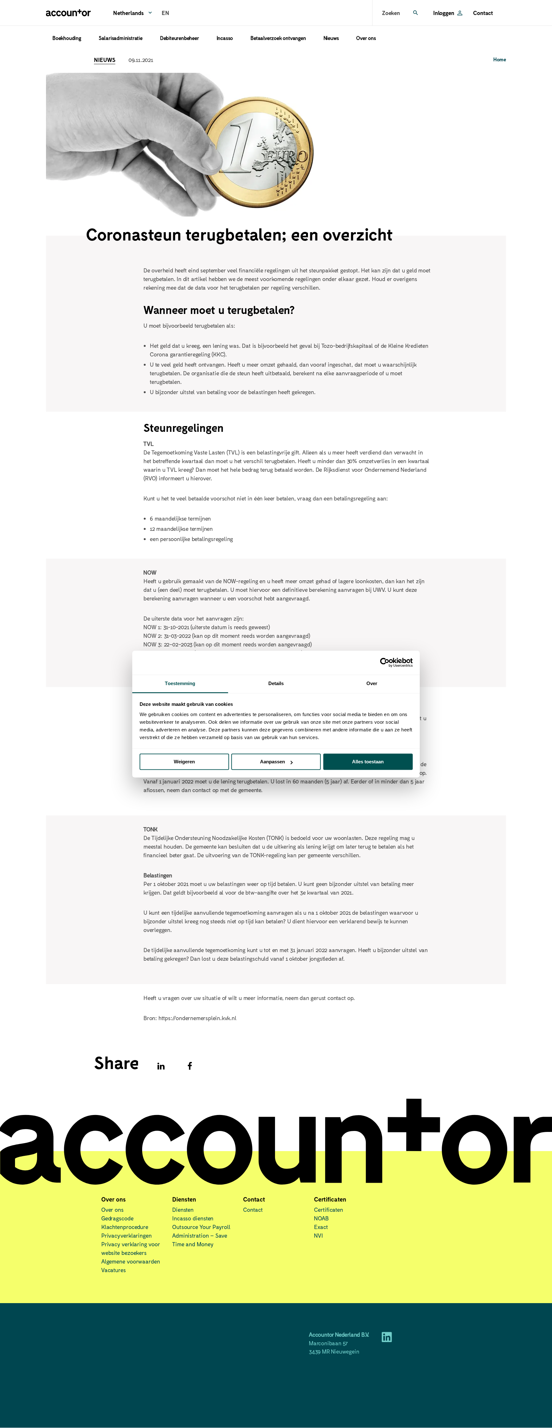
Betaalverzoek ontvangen (278, 38)
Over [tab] (371, 683)
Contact (483, 12)
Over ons (366, 38)
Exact (321, 1226)
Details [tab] (276, 683)
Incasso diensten (192, 1218)
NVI (318, 1235)
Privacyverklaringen (126, 1235)
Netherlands (128, 12)
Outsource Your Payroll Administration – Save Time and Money (201, 1235)
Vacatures (113, 1269)
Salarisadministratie (120, 38)
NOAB (321, 1218)
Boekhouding (66, 38)
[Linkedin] (161, 1066)
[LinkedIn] (387, 1339)
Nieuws (331, 38)
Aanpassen (272, 761)
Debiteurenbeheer (179, 38)
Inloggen (443, 12)
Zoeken (391, 12)
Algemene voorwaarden (130, 1261)
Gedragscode (117, 1218)
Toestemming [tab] (180, 683)
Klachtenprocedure (124, 1226)
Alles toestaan (368, 761)
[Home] (68, 12)
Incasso (225, 38)
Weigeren (184, 761)
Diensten (183, 1209)
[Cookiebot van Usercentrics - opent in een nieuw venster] (385, 662)
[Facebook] (189, 1066)
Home (499, 59)
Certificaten (328, 1209)
